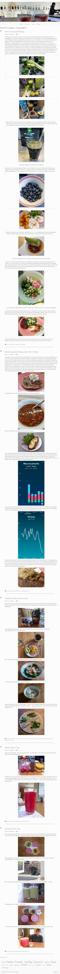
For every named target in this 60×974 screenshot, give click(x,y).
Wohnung (16, 965)
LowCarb (37, 738)
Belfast (49, 965)
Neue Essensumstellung (14, 31)
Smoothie (18, 821)
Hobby (43, 965)
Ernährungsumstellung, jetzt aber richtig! (21, 352)
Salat (17, 738)
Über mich (27, 24)
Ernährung (22, 344)
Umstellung (24, 591)
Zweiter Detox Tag (12, 829)
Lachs (22, 738)
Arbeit (46, 962)
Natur (11, 965)
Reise (3, 965)
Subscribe (57, 972)
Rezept (38, 965)
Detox (27, 821)
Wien (34, 965)
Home (20, 24)
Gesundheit (17, 344)
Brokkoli (7, 740)
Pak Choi (12, 740)
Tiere (30, 965)
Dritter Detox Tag (12, 747)
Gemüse (12, 344)
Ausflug (28, 962)
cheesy (14, 34)
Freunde (19, 962)
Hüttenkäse (45, 738)
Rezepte (39, 24)
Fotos (33, 24)
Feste (3, 962)
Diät (28, 591)
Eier (19, 738)
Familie (10, 962)
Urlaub (24, 964)
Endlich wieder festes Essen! (16, 598)
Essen (18, 34)
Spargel (50, 738)
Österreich (38, 962)
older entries (4, 957)
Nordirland (5, 967)
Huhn (41, 738)
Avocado (26, 738)
